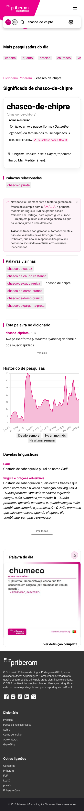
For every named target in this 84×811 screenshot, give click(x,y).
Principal (8, 720)
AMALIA (49, 207)
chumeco (64, 58)
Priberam (8, 770)
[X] (34, 699)
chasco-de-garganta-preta (26, 306)
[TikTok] (20, 699)
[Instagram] (13, 699)
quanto (28, 58)
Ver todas (42, 531)
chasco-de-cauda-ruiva (23, 283)
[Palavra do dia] (74, 555)
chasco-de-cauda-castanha (26, 276)
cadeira (10, 58)
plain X (7, 785)
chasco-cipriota (18, 185)
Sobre (6, 729)
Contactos (9, 766)
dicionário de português (20, 676)
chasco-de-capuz (19, 269)
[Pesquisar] (22, 22)
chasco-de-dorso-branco (25, 298)
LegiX (6, 780)
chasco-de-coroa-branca (24, 291)
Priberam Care (11, 790)
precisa (45, 58)
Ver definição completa (60, 644)
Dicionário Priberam (17, 78)
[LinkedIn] (27, 699)
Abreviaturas (10, 739)
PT (8, 22)
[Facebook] (6, 699)
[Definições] (71, 22)
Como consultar (12, 734)
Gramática (9, 744)
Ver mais (42, 352)
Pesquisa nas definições (17, 724)
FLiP (5, 775)
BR (14, 22)
